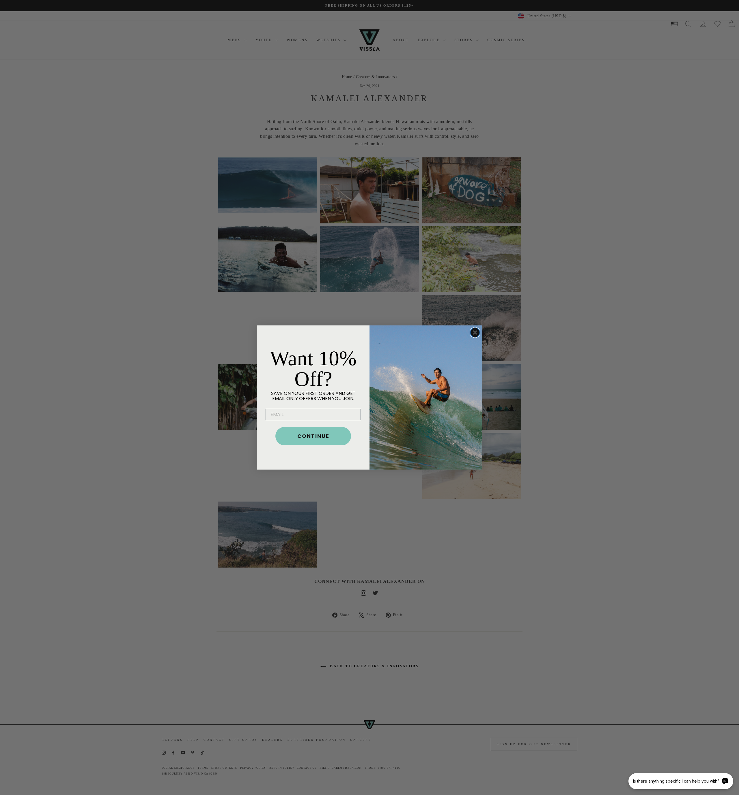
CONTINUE (313, 436)
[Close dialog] (475, 332)
